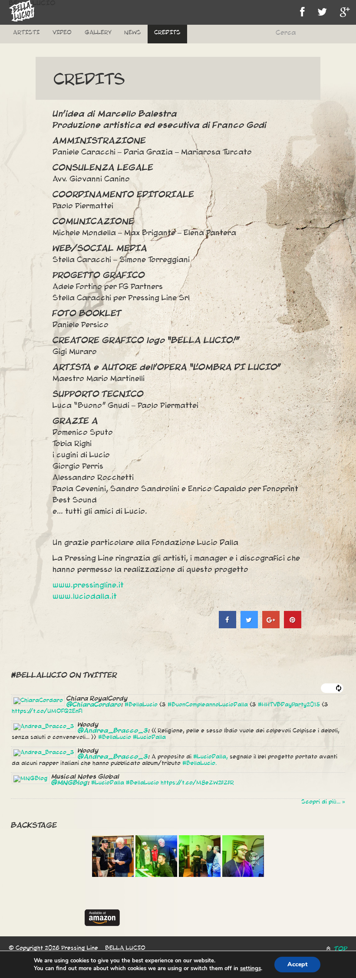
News (132, 33)
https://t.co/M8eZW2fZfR (197, 783)
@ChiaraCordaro (93, 704)
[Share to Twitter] (249, 625)
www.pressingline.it (88, 585)
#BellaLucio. (199, 763)
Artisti (26, 33)
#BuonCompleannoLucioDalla (208, 705)
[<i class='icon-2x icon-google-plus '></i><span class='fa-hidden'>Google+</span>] (344, 12)
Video (62, 33)
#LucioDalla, (210, 757)
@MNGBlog (69, 782)
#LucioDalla (149, 737)
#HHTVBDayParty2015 (289, 705)
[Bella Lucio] (21, 11)
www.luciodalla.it (85, 596)
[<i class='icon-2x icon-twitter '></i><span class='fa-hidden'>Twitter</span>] (322, 12)
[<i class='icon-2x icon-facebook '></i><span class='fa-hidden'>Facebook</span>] (302, 12)
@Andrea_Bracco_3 (113, 730)
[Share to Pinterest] (292, 625)
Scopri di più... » (323, 802)
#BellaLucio (141, 705)
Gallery (98, 33)
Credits (167, 33)
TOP (340, 948)
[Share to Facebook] (227, 625)
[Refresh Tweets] (338, 688)
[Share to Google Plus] (271, 625)
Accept (297, 964)
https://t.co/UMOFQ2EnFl (47, 711)
